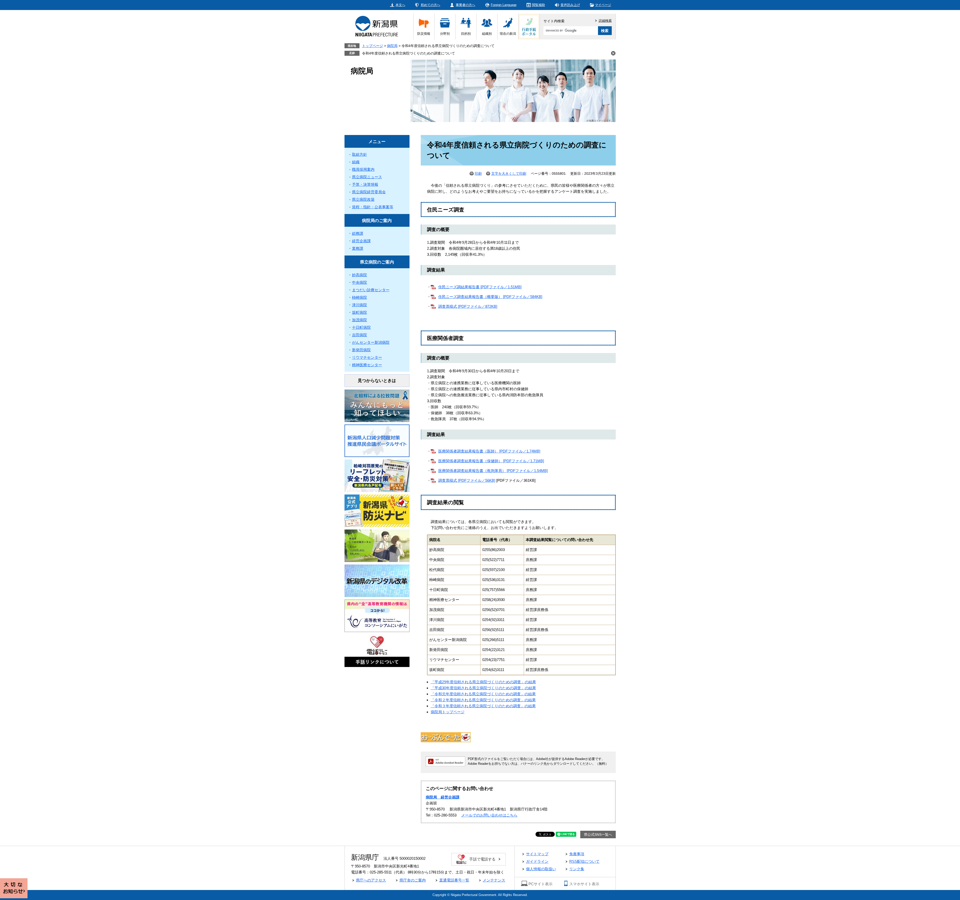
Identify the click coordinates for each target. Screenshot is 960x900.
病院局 (392, 46)
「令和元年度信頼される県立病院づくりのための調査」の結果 (483, 694)
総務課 (357, 233)
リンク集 (576, 869)
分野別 (445, 34)
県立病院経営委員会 (369, 192)
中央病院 (359, 282)
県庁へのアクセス (371, 880)
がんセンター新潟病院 (371, 342)
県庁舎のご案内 (413, 880)
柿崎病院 (359, 297)
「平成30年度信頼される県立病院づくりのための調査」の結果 (483, 688)
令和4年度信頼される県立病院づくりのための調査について (408, 53)
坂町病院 (359, 312)
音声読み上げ (570, 5)
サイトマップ (537, 854)
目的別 (466, 34)
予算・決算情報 (365, 184)
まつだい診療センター (371, 290)
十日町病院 (361, 327)
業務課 (357, 248)
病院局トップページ (447, 712)
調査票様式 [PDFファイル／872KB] (467, 306)
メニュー (377, 141)
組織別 (487, 34)
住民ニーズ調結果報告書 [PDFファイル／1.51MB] (480, 287)
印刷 (478, 174)
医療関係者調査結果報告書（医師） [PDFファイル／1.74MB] (489, 451)
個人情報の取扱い (541, 869)
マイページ (603, 5)
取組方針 (359, 154)
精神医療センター (367, 365)
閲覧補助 (538, 5)
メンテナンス (494, 880)
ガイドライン (537, 861)
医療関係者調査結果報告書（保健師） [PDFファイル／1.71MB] (491, 461)
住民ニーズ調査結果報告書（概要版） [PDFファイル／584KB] (490, 296)
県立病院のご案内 (377, 262)
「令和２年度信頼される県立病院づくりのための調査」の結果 (483, 700)
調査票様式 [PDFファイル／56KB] (466, 480)
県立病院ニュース (367, 177)
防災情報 (423, 34)
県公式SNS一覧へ (598, 834)
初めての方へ (430, 5)
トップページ (372, 46)
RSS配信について (584, 861)
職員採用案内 (363, 169)
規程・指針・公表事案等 (372, 207)
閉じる (613, 53)
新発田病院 (361, 350)
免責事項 (576, 854)
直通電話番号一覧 (454, 880)
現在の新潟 (508, 34)
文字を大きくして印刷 (508, 174)
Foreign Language (503, 5)
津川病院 (359, 305)
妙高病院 (359, 275)
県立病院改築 (363, 199)
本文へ (400, 5)
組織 (356, 162)
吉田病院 (359, 335)
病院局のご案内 (377, 220)
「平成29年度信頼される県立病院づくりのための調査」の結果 (483, 682)
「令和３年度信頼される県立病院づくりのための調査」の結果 (483, 706)
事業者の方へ (465, 5)
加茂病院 (359, 320)
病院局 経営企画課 (443, 797)
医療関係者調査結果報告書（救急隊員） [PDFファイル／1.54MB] (493, 470)
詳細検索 (605, 20)
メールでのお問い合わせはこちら (489, 815)
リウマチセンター (367, 357)
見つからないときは (377, 380)
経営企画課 (361, 241)
